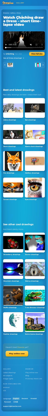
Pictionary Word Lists (33, 379)
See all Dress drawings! (12, 58)
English (16, 398)
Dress (19, 13)
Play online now (17, 353)
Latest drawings (9, 372)
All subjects (7, 375)
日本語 (15, 402)
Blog (27, 375)
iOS (4, 390)
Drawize (6, 13)
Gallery (12, 13)
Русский (7, 402)
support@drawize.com (12, 406)
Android (6, 387)
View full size (37, 54)
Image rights (8, 379)
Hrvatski (34, 398)
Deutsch (25, 398)
